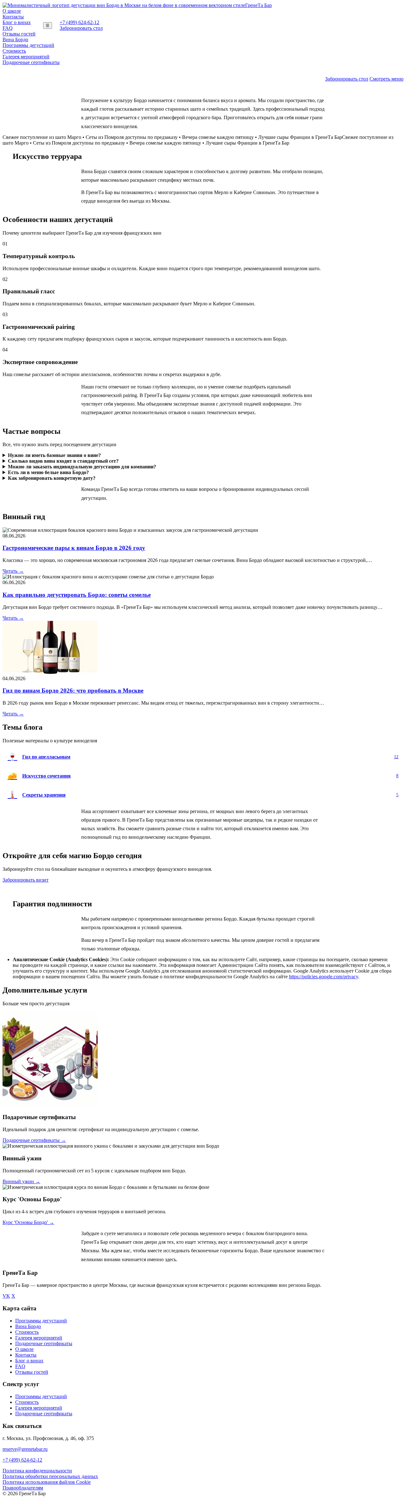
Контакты (13, 16)
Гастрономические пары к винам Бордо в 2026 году (74, 547)
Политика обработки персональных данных (50, 1476)
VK (6, 1296)
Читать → (13, 571)
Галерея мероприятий (26, 56)
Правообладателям (23, 1487)
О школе (12, 11)
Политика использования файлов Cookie (47, 1482)
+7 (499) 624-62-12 (79, 22)
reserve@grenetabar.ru (25, 1449)
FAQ (8, 28)
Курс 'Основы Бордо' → (28, 1222)
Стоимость (14, 51)
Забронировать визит (26, 880)
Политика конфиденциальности (37, 1470)
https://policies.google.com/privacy (323, 976)
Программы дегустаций (28, 45)
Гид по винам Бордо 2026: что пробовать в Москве (73, 690)
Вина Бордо (15, 39)
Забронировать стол (81, 28)
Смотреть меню (386, 78)
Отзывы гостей (19, 33)
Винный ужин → (21, 1181)
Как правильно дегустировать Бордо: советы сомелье (77, 594)
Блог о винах (17, 22)
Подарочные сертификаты (31, 62)
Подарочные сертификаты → (34, 1140)
